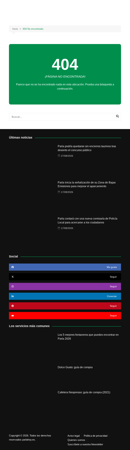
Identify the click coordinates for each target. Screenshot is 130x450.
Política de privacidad (95, 435)
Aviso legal (74, 435)
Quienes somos (76, 440)
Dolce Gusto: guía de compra (75, 367)
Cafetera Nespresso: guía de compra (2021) (84, 392)
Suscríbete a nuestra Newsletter (85, 444)
